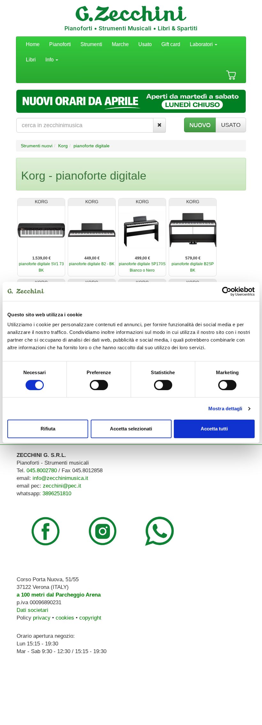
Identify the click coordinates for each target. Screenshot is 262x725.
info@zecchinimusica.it (60, 478)
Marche (120, 44)
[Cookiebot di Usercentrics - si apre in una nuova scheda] (227, 291)
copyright (90, 618)
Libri (31, 59)
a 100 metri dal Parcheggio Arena (59, 595)
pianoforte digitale (91, 145)
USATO (231, 125)
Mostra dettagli (225, 408)
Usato (145, 44)
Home (33, 44)
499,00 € (142, 258)
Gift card (170, 44)
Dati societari (32, 610)
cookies (65, 618)
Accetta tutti (214, 428)
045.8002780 (42, 470)
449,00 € (92, 258)
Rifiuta (48, 428)
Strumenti (91, 44)
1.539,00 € (41, 258)
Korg (63, 145)
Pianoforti (60, 44)
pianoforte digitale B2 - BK (91, 264)
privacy (41, 618)
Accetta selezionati (131, 428)
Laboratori (202, 44)
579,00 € (193, 258)
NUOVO (200, 125)
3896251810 (56, 493)
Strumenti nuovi (36, 145)
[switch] (99, 385)
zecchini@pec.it (62, 486)
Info (50, 59)
